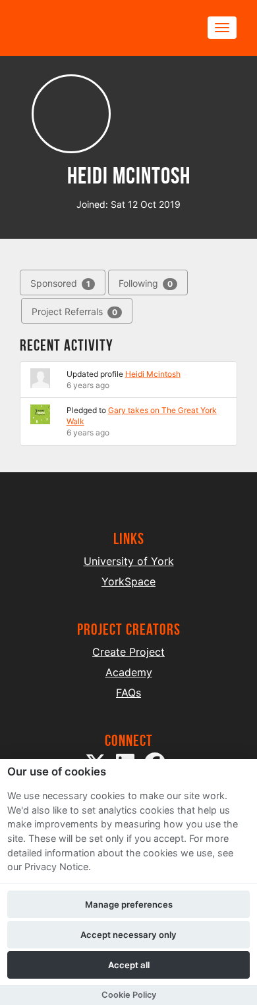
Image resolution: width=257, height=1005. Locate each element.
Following (146, 283)
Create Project (128, 651)
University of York (129, 561)
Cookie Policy (128, 995)
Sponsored (60, 283)
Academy (128, 672)
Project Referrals (74, 311)
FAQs (128, 692)
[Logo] (83, 28)
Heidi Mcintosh (153, 374)
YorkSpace (128, 581)
